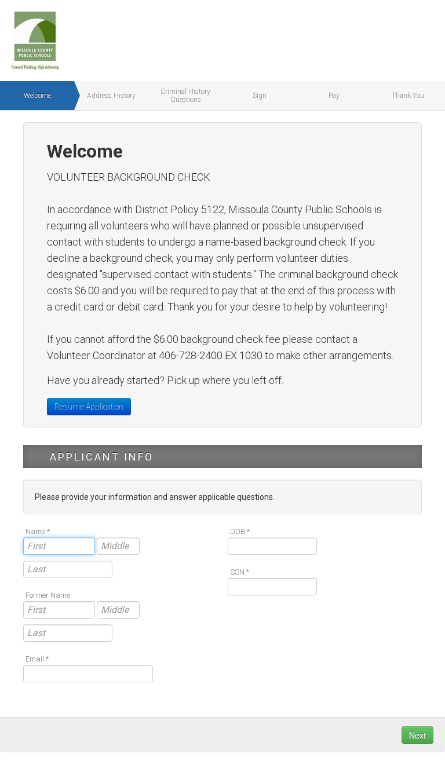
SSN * (239, 572)
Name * (37, 531)
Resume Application (88, 406)
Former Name (47, 595)
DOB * (240, 531)
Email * (37, 659)
